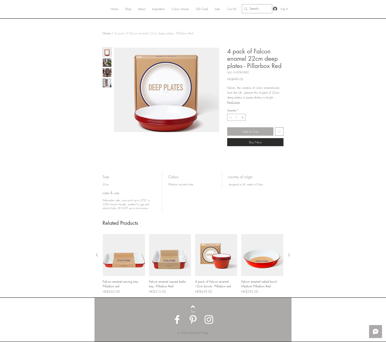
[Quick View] (124, 255)
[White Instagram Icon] (209, 319)
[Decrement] (230, 117)
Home (107, 33)
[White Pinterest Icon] (193, 319)
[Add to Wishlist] (279, 131)
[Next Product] (289, 255)
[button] (232, 9)
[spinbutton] (236, 117)
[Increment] (242, 117)
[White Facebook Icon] (177, 319)
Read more (233, 102)
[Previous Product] (96, 255)
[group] (193, 264)
